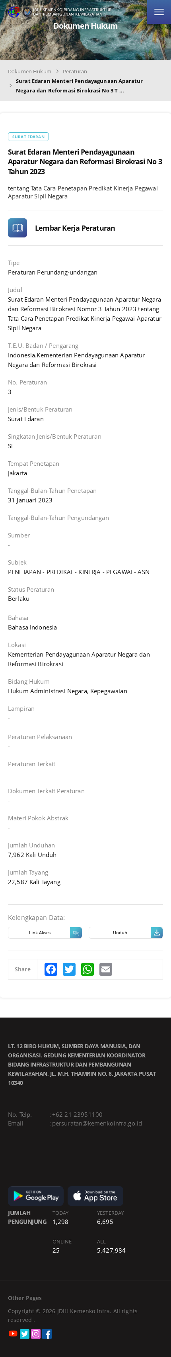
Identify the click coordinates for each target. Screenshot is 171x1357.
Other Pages (25, 1298)
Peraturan (75, 71)
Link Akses (40, 932)
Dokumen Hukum (29, 71)
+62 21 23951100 (77, 1114)
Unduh (120, 932)
